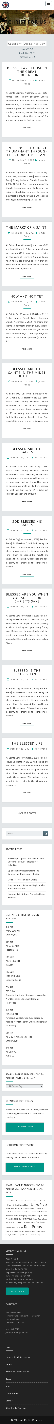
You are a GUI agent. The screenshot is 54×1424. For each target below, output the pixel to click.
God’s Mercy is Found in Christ (22, 879)
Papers (9, 1364)
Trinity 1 (38, 1232)
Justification (27, 1208)
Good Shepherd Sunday (22, 1205)
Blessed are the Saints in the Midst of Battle (27, 372)
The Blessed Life (27, 743)
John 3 (8, 1209)
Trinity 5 (14, 1235)
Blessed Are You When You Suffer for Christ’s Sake (27, 597)
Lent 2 (39, 1209)
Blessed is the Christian (27, 672)
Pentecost (9, 1222)
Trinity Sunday (35, 1235)
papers (27, 1215)
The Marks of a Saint (27, 227)
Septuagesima (11, 1232)
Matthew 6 (34, 1212)
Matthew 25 (18, 1215)
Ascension (28, 1201)
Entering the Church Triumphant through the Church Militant (27, 151)
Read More (28, 127)
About (9, 1386)
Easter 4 (34, 1201)
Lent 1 (34, 1209)
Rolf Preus (41, 457)
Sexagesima (20, 1232)
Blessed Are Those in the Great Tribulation (27, 71)
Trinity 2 (43, 1232)
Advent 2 (15, 1201)
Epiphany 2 (10, 1205)
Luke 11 (13, 1212)
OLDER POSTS (28, 813)
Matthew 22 (10, 1216)
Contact (9, 1400)
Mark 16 (19, 1212)
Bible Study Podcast (16, 1408)
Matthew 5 (27, 1212)
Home (8, 1379)
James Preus (39, 1204)
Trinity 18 (26, 1235)
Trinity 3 (8, 1235)
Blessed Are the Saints (27, 450)
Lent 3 (43, 1209)
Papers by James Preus (17, 1371)
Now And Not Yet (27, 296)
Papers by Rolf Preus (21, 1218)
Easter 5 (40, 1201)
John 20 (19, 1209)
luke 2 (8, 1211)
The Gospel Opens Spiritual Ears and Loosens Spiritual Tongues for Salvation (26, 861)
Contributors (12, 1393)
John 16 (13, 1208)
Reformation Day (30, 1222)
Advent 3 (21, 1201)
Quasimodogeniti (18, 1222)
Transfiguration (29, 1232)
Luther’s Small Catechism (18, 1357)
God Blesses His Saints (27, 523)
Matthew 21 (42, 1212)
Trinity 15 (20, 1235)
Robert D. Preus (16, 1227)
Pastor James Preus (40, 1219)
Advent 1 (9, 1201)
